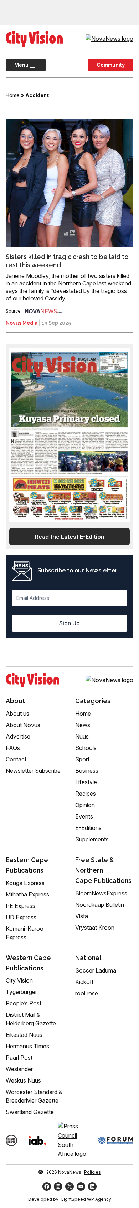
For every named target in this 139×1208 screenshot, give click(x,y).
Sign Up (69, 623)
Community (111, 65)
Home (13, 95)
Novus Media (22, 323)
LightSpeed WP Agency (86, 1199)
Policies (92, 1172)
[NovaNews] (43, 311)
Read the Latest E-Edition (69, 536)
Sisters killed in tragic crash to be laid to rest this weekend (67, 261)
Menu (17, 65)
